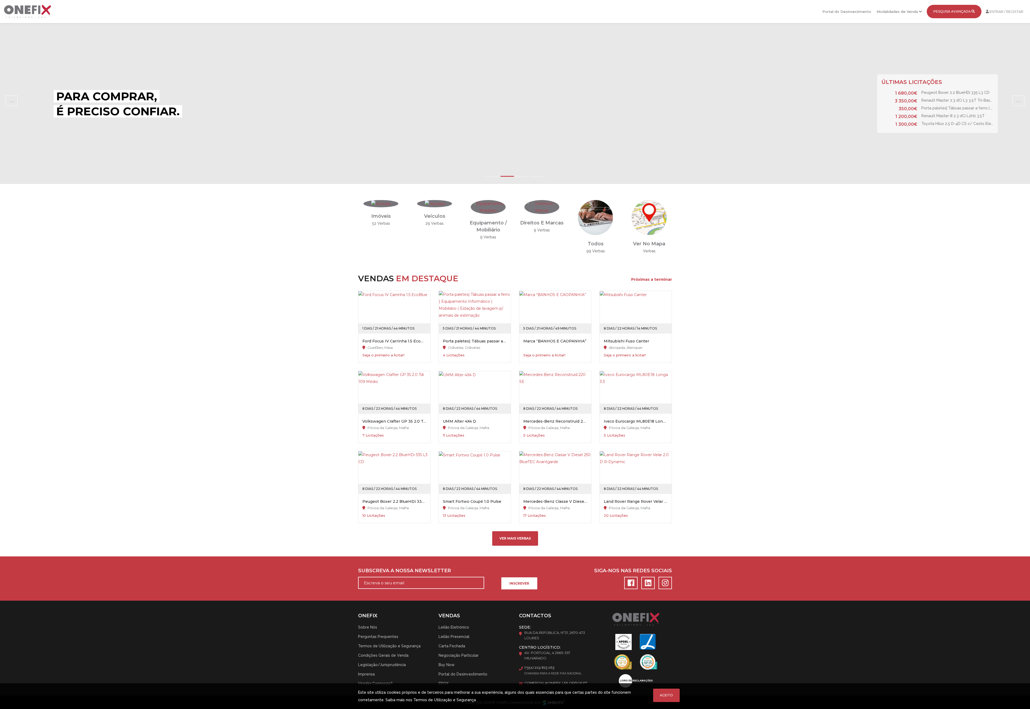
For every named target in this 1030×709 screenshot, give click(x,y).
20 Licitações (616, 515)
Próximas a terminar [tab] (651, 279)
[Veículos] (434, 203)
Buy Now (447, 665)
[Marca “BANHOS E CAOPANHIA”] (555, 312)
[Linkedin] (647, 584)
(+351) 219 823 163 (539, 668)
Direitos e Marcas (542, 223)
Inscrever (519, 583)
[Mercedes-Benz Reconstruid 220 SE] (555, 392)
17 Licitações (534, 515)
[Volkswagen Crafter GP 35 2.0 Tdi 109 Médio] (394, 392)
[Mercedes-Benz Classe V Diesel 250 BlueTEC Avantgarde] (555, 472)
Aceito (666, 695)
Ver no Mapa (649, 244)
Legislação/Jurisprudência (382, 665)
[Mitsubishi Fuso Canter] (636, 312)
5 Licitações (534, 435)
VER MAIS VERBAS (515, 538)
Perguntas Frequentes (378, 636)
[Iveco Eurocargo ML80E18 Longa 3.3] (636, 392)
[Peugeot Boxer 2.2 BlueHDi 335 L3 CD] (394, 472)
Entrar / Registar (1006, 11)
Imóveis (381, 216)
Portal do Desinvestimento (846, 11)
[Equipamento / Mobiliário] (488, 206)
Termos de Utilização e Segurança (389, 646)
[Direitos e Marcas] (541, 206)
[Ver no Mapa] (649, 217)
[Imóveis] (381, 203)
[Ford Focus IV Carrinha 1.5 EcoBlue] (394, 312)
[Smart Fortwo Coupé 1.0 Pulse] (475, 472)
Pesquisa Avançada (952, 11)
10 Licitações (373, 515)
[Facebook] (630, 584)
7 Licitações (373, 435)
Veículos (434, 216)
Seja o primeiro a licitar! (383, 355)
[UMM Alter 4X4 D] (475, 392)
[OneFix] (27, 11)
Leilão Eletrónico (454, 627)
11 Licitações (453, 435)
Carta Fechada (452, 646)
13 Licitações (454, 515)
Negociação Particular (459, 655)
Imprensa (366, 674)
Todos (596, 244)
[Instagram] (664, 584)
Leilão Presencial (454, 636)
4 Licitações (454, 355)
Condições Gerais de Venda (383, 655)
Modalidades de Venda (898, 11)
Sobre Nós (367, 627)
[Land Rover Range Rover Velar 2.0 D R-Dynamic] (636, 472)
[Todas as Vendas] (595, 217)
